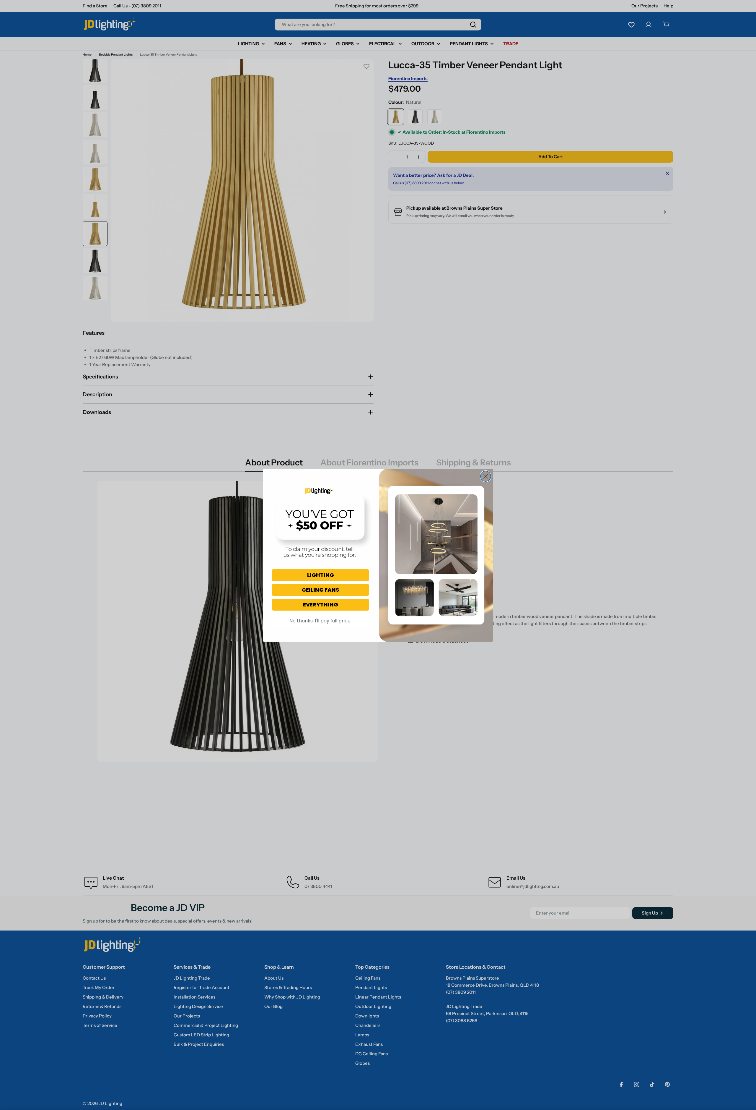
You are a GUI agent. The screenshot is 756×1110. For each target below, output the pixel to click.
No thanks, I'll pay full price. (320, 620)
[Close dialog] (485, 476)
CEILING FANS (320, 589)
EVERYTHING (320, 604)
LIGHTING (320, 575)
